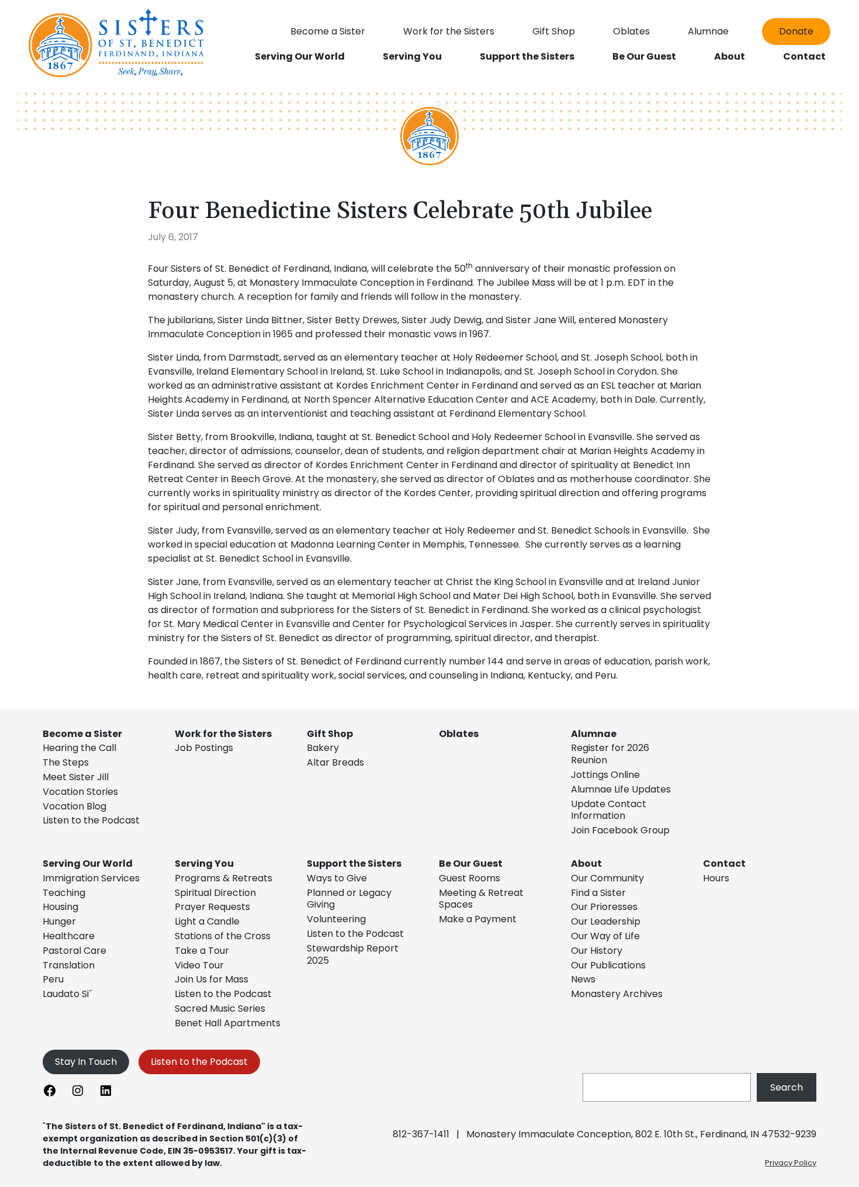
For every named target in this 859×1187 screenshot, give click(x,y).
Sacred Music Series (221, 1008)
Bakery (323, 748)
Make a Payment (478, 919)
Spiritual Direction (215, 892)
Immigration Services (91, 878)
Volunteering (336, 919)
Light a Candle (207, 921)
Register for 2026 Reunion (610, 754)
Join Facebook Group (620, 830)
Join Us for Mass (211, 979)
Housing (60, 906)
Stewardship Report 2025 (353, 954)
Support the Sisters (354, 863)
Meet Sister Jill (76, 777)
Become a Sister (82, 733)
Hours (716, 878)
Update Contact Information (608, 810)
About (586, 863)
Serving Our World (88, 863)
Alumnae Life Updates (621, 789)
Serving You (204, 863)
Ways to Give (337, 878)
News (583, 979)
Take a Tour (202, 950)
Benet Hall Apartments (227, 1023)
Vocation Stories (80, 791)
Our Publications (608, 965)
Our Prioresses (604, 906)
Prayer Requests (212, 906)
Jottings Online (605, 774)
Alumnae (593, 733)
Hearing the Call (79, 748)
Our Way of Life (605, 936)
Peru (53, 979)
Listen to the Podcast (91, 820)
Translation (69, 965)
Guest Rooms (469, 878)
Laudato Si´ (67, 994)
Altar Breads (335, 762)
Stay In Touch (86, 1061)
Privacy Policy (790, 1162)
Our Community (607, 878)
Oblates (459, 733)
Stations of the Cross (223, 936)
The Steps (66, 762)
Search (786, 1087)
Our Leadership (605, 921)
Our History (596, 950)
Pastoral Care (74, 950)
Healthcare (69, 936)
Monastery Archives (617, 994)
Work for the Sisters (223, 733)
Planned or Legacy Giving (349, 899)
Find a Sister (598, 892)
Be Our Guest (471, 863)
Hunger (59, 921)
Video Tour (199, 965)
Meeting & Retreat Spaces (481, 899)
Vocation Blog (74, 806)
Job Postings (204, 748)
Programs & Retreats (223, 878)
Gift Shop (330, 733)
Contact (724, 863)
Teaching (64, 892)
